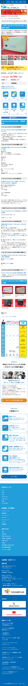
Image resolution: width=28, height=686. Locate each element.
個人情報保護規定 (6, 547)
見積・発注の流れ (6, 536)
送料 (3, 532)
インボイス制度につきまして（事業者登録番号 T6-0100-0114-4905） (12, 584)
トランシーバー (6, 520)
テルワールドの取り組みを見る (14, 400)
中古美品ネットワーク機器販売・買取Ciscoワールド (11, 653)
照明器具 (4, 524)
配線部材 (4, 513)
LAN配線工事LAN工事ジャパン (6, 633)
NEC (17, 2)
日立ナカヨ (4, 496)
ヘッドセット (5, 515)
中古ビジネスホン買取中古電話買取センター (7, 624)
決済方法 (4, 534)
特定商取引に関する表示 (8, 545)
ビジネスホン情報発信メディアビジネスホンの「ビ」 (9, 672)
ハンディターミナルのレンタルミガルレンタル (9, 643)
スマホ (3, 522)
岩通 (3, 501)
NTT (8, 2)
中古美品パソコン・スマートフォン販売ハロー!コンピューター (12, 658)
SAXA (12, 2)
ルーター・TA (5, 511)
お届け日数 (4, 540)
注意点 (3, 543)
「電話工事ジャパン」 (15, 235)
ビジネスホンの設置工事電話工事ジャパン (8, 629)
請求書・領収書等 (6, 538)
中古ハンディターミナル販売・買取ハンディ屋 (11, 638)
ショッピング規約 (6, 549)
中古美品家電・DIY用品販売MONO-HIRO (9, 663)
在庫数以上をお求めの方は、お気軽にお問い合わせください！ (9, 87)
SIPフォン (4, 517)
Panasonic (4, 499)
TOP (2, 18)
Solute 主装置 (13, 316)
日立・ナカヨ (23, 2)
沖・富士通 (4, 503)
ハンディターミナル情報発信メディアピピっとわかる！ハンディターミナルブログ (13, 667)
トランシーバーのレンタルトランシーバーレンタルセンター (10, 648)
